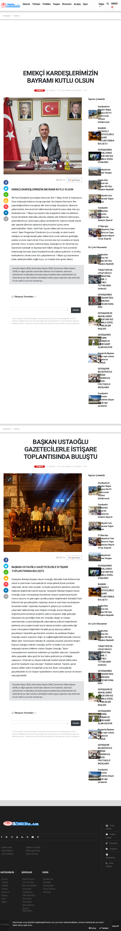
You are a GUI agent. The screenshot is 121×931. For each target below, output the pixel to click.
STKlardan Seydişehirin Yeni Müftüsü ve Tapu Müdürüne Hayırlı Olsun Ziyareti (106, 232)
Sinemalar (27, 898)
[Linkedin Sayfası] (23, 837)
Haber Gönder (32, 854)
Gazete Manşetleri (27, 909)
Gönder (76, 310)
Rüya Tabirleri (49, 889)
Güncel (26, 4)
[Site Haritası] (34, 837)
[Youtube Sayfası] (18, 837)
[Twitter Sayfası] (8, 837)
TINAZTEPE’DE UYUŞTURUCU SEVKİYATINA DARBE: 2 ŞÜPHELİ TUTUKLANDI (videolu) (105, 279)
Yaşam (56, 4)
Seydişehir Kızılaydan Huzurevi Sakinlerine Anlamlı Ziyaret (105, 214)
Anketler (47, 882)
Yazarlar (113, 843)
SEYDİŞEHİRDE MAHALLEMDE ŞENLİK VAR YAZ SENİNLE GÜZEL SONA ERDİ (105, 156)
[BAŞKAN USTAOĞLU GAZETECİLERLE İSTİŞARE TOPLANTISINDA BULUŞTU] (43, 512)
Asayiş (77, 4)
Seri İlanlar (27, 902)
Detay (93, 928)
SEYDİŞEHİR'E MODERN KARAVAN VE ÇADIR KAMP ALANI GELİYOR (105, 341)
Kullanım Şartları (33, 847)
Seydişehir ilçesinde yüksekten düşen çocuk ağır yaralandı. (106, 399)
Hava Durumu (28, 879)
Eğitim (4, 902)
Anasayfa (7, 16)
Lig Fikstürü (27, 892)
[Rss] (29, 837)
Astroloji (47, 892)
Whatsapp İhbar (33, 850)
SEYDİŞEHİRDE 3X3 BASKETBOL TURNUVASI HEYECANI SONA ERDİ (106, 301)
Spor (85, 4)
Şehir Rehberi (28, 905)
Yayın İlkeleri (7, 850)
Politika (47, 4)
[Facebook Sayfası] (3, 837)
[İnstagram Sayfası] (13, 837)
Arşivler (113, 849)
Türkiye (36, 4)
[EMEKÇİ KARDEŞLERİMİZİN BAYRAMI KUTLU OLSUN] (43, 135)
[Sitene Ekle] (39, 837)
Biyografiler (48, 885)
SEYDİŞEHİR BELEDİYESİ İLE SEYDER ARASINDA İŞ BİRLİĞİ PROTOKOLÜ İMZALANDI (105, 378)
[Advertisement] (60, 45)
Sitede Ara (48, 879)
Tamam (104, 928)
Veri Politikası (7, 854)
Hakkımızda (6, 847)
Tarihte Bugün (28, 895)
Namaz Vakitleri (29, 885)
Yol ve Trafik (28, 882)
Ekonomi (66, 4)
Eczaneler (26, 889)
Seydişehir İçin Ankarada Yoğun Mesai (105, 198)
